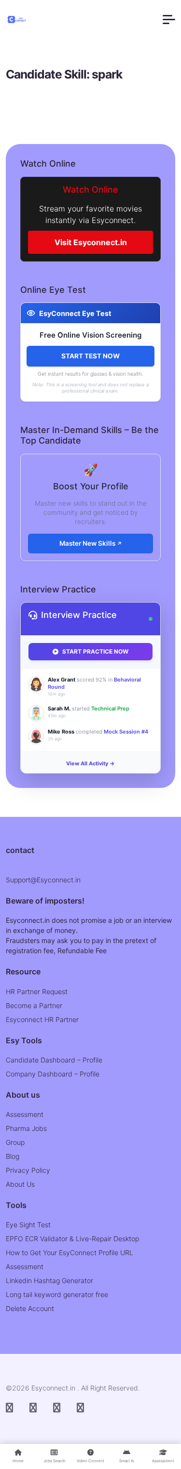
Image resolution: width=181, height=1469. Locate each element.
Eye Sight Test (28, 1224)
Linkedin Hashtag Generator (49, 1280)
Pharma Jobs (26, 1128)
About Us (20, 1184)
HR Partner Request (37, 991)
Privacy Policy (28, 1170)
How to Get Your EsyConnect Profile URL (69, 1252)
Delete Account (30, 1308)
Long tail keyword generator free (57, 1294)
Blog (12, 1156)
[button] (169, 19)
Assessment (24, 1114)
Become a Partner (34, 1005)
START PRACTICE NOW (95, 651)
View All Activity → (90, 763)
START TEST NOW (90, 356)
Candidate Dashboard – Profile (54, 1060)
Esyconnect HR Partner (42, 1019)
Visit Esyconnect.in (91, 242)
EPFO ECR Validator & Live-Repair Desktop (72, 1238)
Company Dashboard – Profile (52, 1074)
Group (15, 1142)
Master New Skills (88, 543)
